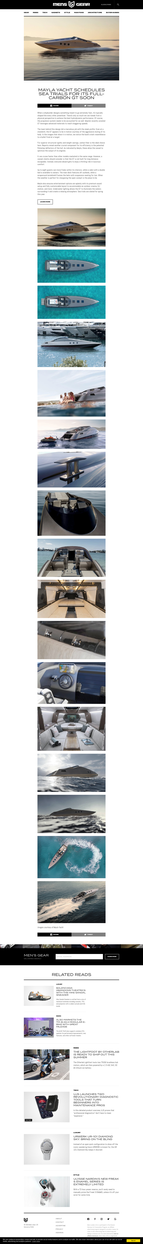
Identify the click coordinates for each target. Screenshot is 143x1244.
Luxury (59, 984)
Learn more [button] (36, 1241)
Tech (44, 13)
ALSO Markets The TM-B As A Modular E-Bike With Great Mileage (71, 1023)
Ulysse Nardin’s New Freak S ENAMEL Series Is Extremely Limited (96, 1182)
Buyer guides (112, 13)
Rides (35, 13)
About (59, 1219)
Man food (79, 13)
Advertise (61, 1226)
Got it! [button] (133, 1240)
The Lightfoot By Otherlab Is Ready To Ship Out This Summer (96, 1054)
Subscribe (112, 957)
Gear (26, 13)
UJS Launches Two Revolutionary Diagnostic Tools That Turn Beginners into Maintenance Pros (95, 1099)
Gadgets (55, 13)
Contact (60, 1222)
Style (67, 13)
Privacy (59, 1229)
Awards (59, 1233)
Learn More (45, 202)
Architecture (95, 13)
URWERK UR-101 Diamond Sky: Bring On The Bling (93, 1138)
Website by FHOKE (29, 1227)
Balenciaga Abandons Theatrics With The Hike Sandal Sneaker (71, 992)
